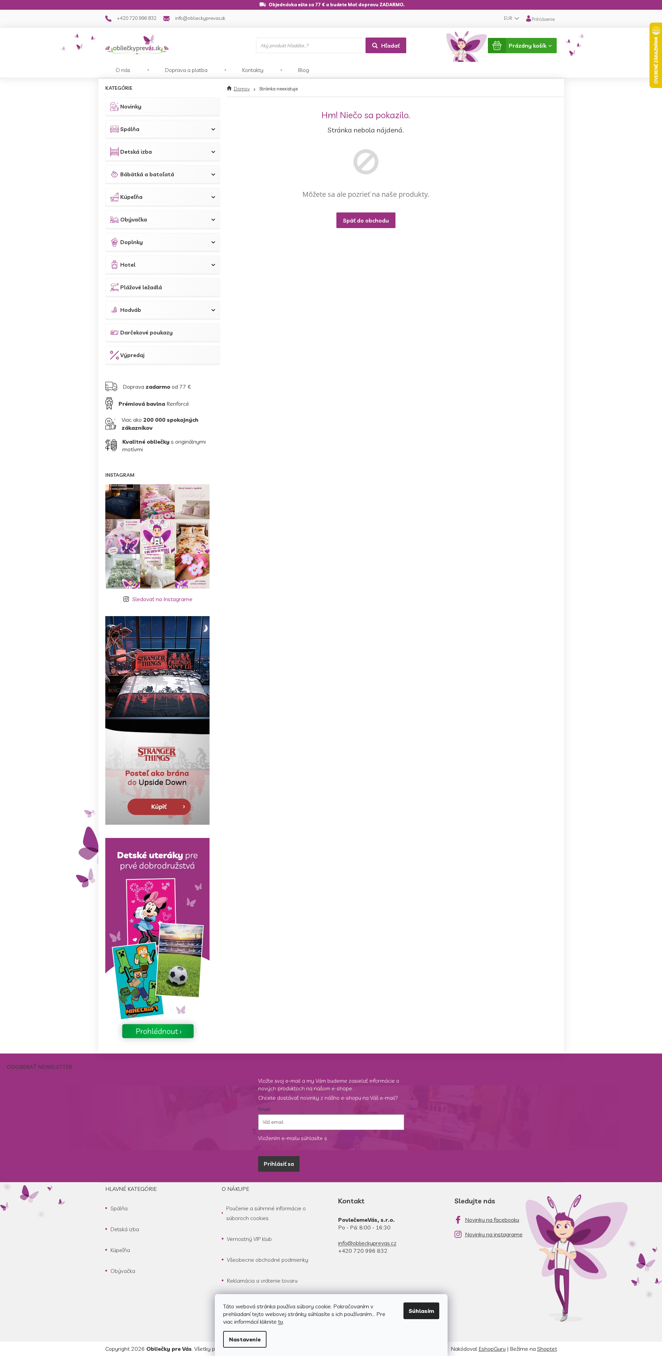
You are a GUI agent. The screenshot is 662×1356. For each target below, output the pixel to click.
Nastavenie (245, 1339)
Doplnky (131, 242)
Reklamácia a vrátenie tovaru (262, 1280)
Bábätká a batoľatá (147, 174)
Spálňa (129, 129)
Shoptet (547, 1348)
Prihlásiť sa (279, 1163)
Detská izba (136, 151)
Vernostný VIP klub (249, 1238)
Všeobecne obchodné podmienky (267, 1259)
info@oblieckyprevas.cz (367, 1243)
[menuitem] (123, 69)
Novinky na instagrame (494, 1234)
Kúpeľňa (131, 196)
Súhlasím (421, 1310)
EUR (508, 18)
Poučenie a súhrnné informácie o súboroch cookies (266, 1213)
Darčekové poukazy (146, 332)
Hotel (128, 264)
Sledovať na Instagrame (162, 599)
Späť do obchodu (366, 220)
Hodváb (130, 309)
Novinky (130, 106)
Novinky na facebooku (492, 1219)
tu (280, 1321)
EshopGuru (492, 1348)
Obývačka (133, 219)
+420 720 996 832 (362, 1250)
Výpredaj (132, 355)
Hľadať (390, 45)
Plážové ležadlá (141, 287)
